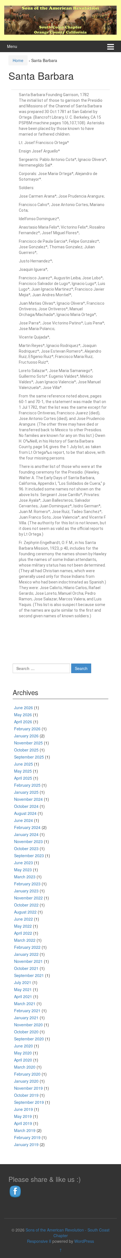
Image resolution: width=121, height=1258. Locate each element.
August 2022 (25, 912)
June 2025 (23, 764)
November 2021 (28, 961)
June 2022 (23, 919)
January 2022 (26, 954)
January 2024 (26, 834)
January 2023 (26, 891)
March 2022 (24, 940)
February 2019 (27, 1137)
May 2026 (23, 714)
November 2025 (28, 743)
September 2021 (29, 975)
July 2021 (22, 982)
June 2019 (23, 1109)
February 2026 (27, 728)
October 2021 (26, 968)
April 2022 (23, 933)
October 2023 (26, 848)
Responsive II (39, 1241)
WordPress (84, 1241)
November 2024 (28, 799)
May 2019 (23, 1116)
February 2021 (27, 1010)
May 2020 (23, 1053)
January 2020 (26, 1081)
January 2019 (26, 1144)
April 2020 (23, 1060)
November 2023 (28, 841)
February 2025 (27, 785)
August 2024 (25, 813)
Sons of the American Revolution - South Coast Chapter (67, 1232)
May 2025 (23, 771)
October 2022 (26, 905)
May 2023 (23, 869)
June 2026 (23, 707)
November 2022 (28, 898)
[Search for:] (41, 668)
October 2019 (26, 1095)
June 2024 (23, 820)
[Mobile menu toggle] (110, 46)
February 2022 (27, 947)
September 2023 (29, 855)
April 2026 (23, 721)
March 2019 (24, 1130)
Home (18, 60)
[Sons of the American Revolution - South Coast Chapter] (60, 19)
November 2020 (28, 1024)
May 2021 (23, 989)
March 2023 (24, 876)
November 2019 (28, 1088)
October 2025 (26, 750)
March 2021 (24, 1003)
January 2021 (26, 1017)
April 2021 (23, 996)
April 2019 (23, 1123)
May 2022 (23, 926)
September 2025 (29, 757)
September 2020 (29, 1039)
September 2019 (29, 1102)
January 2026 (26, 736)
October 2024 (26, 806)
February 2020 (27, 1074)
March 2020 (24, 1067)
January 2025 (26, 792)
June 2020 (23, 1046)
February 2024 (27, 827)
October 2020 (26, 1031)
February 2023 (27, 883)
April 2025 (23, 778)
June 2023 (23, 862)
